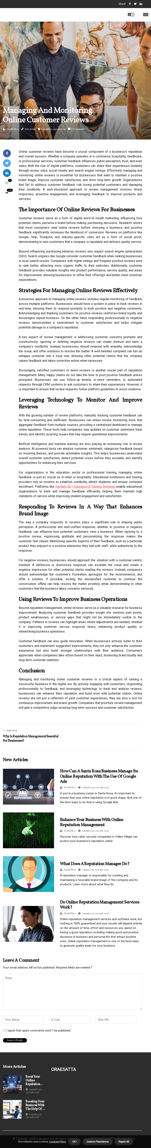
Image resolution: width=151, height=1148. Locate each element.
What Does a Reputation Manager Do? (94, 864)
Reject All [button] (124, 1141)
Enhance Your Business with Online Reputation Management (91, 822)
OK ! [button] (74, 1141)
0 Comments (77, 129)
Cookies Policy (57, 1141)
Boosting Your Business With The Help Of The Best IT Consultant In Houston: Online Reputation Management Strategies (35, 1105)
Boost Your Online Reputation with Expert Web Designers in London (34, 1080)
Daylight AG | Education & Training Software (85, 486)
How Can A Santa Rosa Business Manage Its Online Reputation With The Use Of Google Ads (99, 776)
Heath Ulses (13, 129)
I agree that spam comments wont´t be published (38, 1030)
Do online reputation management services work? (99, 904)
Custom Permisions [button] (98, 1141)
